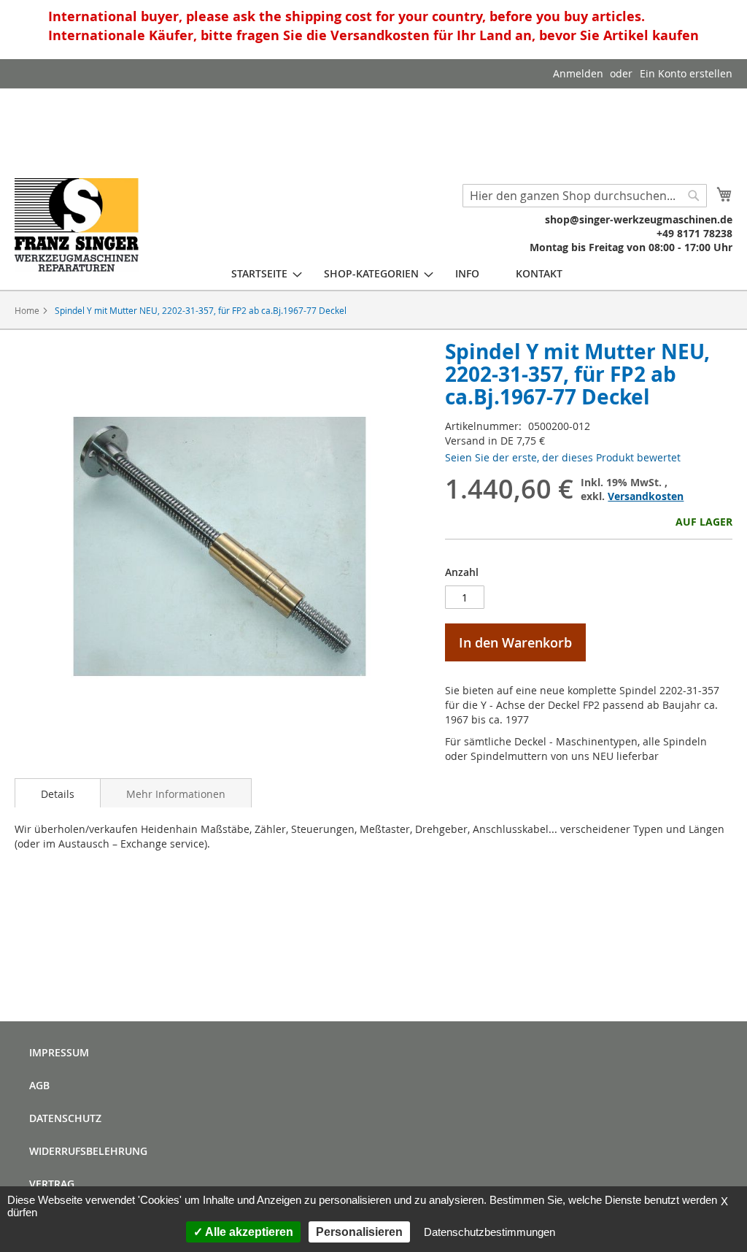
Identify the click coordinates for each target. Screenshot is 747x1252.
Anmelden (578, 73)
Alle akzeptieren (248, 1232)
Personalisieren (359, 1232)
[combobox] (584, 195)
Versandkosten (646, 496)
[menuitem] (259, 273)
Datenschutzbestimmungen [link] (489, 1232)
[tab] (58, 792)
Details (57, 794)
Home (27, 310)
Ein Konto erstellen (686, 73)
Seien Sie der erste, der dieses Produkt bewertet (563, 457)
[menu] (397, 273)
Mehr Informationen (175, 794)
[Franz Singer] (77, 225)
